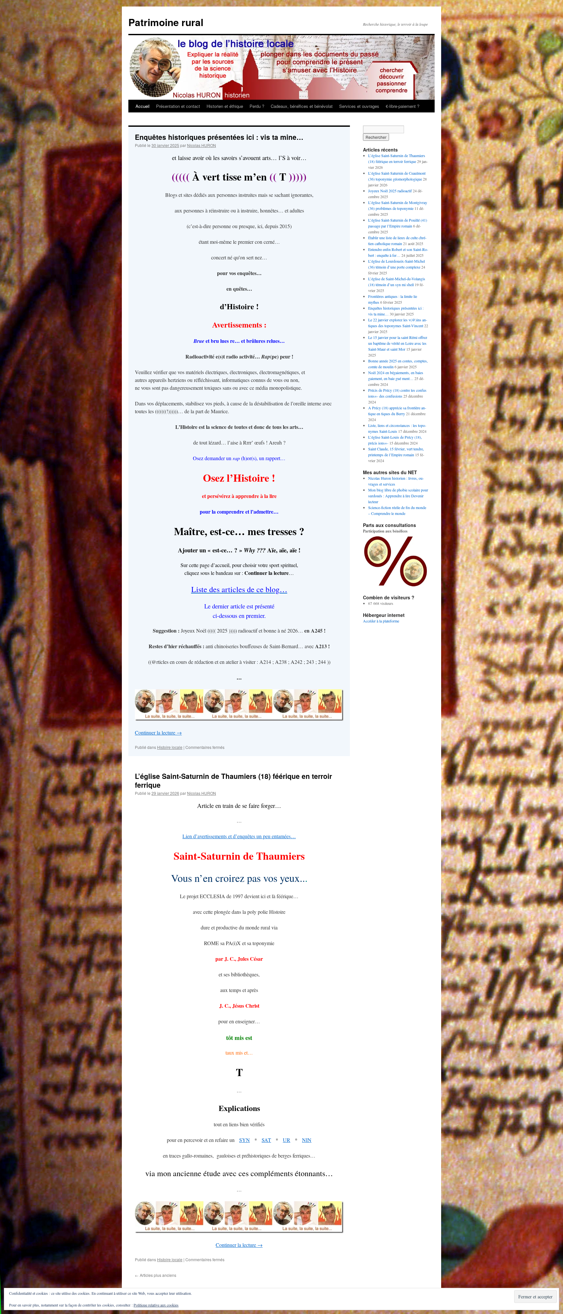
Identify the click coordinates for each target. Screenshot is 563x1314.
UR (286, 1139)
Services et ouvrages (359, 106)
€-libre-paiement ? (402, 106)
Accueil (143, 106)
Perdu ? (257, 106)
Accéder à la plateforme (381, 620)
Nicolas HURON (201, 145)
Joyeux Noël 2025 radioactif (390, 190)
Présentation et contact (178, 106)
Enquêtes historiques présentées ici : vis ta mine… (219, 137)
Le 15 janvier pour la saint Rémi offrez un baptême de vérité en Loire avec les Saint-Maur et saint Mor (397, 343)
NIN (306, 1139)
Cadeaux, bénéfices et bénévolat (302, 106)
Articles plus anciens (155, 1275)
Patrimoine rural (165, 22)
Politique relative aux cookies (156, 1304)
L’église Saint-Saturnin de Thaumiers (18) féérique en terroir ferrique (233, 780)
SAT (266, 1139)
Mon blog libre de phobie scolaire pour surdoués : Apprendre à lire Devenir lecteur (398, 495)
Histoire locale (169, 747)
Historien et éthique (225, 106)
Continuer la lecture (158, 732)
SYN (244, 1139)
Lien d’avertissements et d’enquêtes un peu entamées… (239, 836)
